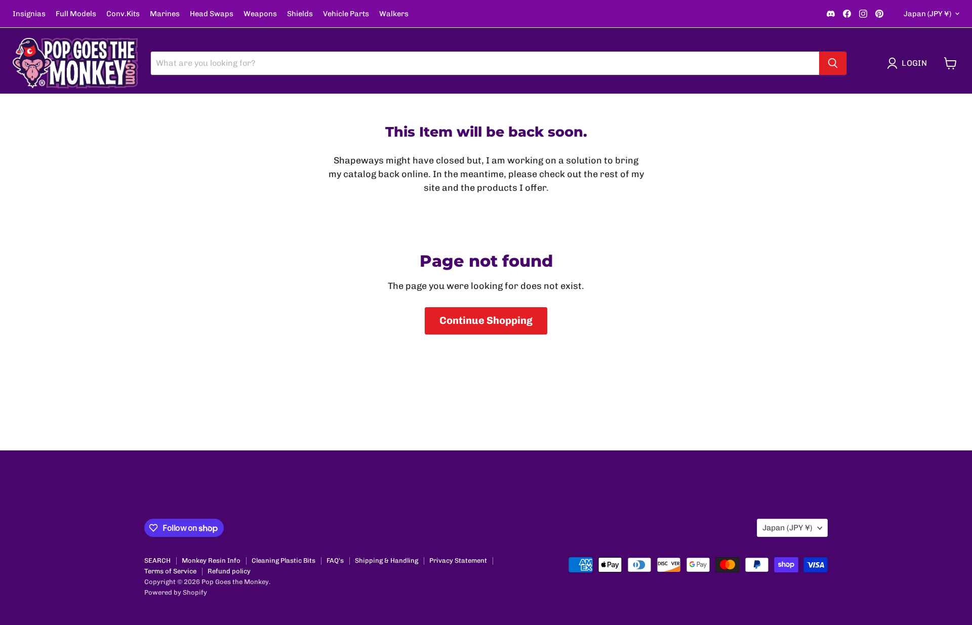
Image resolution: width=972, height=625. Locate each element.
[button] (909, 63)
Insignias (29, 14)
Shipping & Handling (386, 560)
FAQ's (335, 560)
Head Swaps (211, 14)
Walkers (394, 14)
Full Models (76, 14)
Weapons (260, 14)
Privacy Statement (458, 560)
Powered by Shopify (175, 592)
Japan (927, 13)
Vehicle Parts (346, 14)
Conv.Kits (123, 14)
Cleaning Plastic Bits (283, 560)
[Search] (832, 63)
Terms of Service (170, 571)
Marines (165, 14)
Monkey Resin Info (211, 560)
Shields (300, 14)
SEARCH (157, 560)
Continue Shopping (486, 320)
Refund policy (229, 571)
